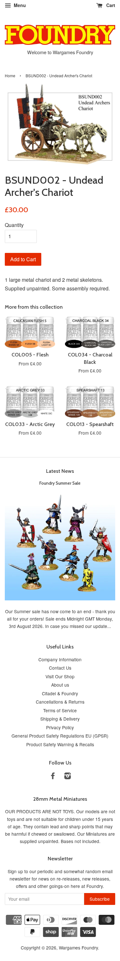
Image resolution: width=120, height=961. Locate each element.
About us (60, 684)
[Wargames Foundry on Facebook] (52, 776)
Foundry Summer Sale (60, 483)
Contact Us (60, 667)
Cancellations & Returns (60, 701)
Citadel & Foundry (60, 693)
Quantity (14, 225)
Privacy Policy (60, 727)
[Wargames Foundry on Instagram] (67, 776)
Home (10, 75)
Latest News (60, 471)
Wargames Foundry (78, 947)
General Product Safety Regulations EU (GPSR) (60, 735)
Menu (19, 5)
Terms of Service (60, 710)
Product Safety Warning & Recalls (60, 744)
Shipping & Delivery (60, 718)
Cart (110, 5)
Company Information (60, 659)
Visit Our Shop (60, 676)
